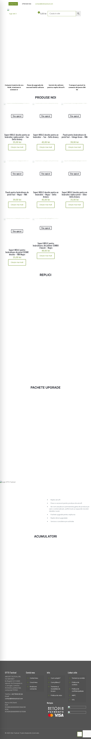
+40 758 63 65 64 (17, 694)
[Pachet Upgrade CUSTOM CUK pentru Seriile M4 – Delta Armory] (56, 404)
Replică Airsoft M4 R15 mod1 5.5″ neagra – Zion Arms (14, 309)
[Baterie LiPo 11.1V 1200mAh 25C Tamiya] (77, 553)
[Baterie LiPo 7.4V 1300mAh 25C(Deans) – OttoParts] (77, 588)
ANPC (74, 695)
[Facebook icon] (76, 4)
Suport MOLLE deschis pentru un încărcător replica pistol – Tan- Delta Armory (17, 137)
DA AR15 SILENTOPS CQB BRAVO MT (55, 308)
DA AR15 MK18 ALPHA (33, 290)
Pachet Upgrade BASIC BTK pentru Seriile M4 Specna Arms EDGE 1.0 (35, 461)
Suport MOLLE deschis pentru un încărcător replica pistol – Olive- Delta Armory (74, 194)
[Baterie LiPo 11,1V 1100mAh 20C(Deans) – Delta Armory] (35, 626)
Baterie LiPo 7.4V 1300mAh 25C (55, 568)
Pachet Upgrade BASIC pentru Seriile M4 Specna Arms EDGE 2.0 (76, 461)
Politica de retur (56, 695)
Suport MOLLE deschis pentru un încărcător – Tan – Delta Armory (45, 135)
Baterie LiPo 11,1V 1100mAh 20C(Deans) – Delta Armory (35, 644)
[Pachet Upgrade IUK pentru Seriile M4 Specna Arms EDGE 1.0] (77, 404)
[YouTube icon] (79, 4)
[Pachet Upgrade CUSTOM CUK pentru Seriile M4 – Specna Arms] (14, 404)
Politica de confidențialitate (78, 690)
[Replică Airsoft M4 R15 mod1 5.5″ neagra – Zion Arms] (14, 291)
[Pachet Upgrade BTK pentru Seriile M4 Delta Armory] (56, 442)
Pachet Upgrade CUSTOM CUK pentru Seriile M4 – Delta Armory (56, 422)
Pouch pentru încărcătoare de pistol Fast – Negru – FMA (17, 193)
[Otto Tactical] (11, 14)
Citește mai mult (17, 147)
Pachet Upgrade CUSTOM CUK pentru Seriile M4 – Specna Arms (14, 422)
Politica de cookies (75, 683)
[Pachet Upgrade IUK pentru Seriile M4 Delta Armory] (14, 442)
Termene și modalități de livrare (55, 689)
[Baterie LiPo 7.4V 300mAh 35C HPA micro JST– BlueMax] (14, 626)
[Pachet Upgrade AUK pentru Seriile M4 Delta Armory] (35, 404)
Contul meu (13, 4)
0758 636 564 (26, 4)
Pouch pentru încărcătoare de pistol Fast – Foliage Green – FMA (74, 135)
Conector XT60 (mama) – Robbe (13, 568)
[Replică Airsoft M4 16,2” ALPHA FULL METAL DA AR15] (77, 283)
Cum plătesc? (55, 682)
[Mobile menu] (83, 14)
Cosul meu (33, 682)
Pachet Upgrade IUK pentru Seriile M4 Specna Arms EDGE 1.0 (77, 422)
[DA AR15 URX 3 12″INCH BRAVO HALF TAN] (77, 312)
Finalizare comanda (33, 688)
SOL (73, 700)
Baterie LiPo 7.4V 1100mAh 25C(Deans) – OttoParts (34, 571)
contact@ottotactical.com (44, 4)
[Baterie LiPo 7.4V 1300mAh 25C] (56, 553)
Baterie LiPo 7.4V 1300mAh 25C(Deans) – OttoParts (76, 606)
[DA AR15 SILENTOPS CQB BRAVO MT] (56, 291)
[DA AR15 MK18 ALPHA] (35, 283)
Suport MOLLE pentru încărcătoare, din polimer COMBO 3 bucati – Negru (46, 245)
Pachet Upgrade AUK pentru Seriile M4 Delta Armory (34, 422)
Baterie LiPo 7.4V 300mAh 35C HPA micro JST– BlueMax (13, 644)
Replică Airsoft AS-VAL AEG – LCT (14, 363)
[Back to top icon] (79, 734)
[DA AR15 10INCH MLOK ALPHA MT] (35, 348)
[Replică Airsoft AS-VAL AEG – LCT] (14, 348)
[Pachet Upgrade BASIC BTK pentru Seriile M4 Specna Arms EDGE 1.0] (35, 442)
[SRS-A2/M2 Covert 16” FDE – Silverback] (56, 348)
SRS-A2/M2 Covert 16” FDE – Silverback (55, 365)
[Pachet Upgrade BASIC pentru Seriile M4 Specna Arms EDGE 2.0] (77, 442)
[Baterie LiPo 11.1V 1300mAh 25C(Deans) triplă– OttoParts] (56, 588)
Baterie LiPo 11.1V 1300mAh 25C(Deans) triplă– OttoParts (56, 606)
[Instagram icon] (82, 4)
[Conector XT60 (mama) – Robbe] (14, 553)
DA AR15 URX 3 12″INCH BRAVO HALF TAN (76, 329)
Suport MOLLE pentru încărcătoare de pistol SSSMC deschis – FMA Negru (17, 252)
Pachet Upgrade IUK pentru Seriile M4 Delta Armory (14, 458)
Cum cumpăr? (55, 678)
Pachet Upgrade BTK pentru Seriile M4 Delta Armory (55, 460)
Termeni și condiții (78, 678)
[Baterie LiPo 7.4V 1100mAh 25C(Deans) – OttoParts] (35, 553)
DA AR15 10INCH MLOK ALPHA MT (34, 363)
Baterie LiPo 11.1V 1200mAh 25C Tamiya (77, 570)
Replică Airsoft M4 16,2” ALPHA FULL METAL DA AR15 (76, 293)
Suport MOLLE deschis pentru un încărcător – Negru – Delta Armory (45, 194)
